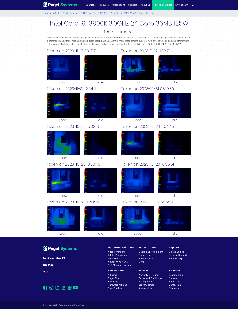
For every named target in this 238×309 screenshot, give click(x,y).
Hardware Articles (117, 285)
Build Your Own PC (54, 258)
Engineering (145, 255)
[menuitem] (192, 5)
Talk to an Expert (163, 4)
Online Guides (176, 252)
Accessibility (145, 288)
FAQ (45, 271)
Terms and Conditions (150, 278)
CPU (83, 13)
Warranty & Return (148, 275)
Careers (173, 278)
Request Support (178, 255)
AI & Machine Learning (120, 265)
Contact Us (175, 285)
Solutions (91, 4)
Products (104, 4)
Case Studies (115, 288)
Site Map (48, 265)
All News (112, 275)
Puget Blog (114, 278)
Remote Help (176, 258)
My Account (181, 4)
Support (132, 4)
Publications (118, 4)
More (141, 261)
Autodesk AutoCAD (118, 261)
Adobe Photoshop (117, 255)
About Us (145, 4)
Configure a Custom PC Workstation (60, 13)
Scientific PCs (146, 258)
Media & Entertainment (151, 252)
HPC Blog (113, 281)
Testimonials (176, 275)
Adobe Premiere (116, 252)
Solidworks (114, 258)
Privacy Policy (146, 281)
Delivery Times (146, 285)
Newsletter (174, 288)
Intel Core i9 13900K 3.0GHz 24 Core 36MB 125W (112, 13)
